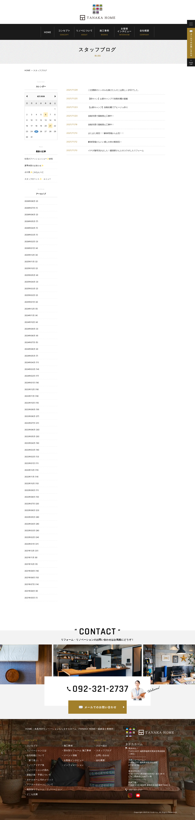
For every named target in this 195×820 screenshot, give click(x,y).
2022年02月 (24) (32, 537)
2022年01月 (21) (32, 544)
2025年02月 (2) (31, 295)
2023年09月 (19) (32, 409)
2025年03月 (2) (31, 288)
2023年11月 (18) (32, 396)
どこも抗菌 (32, 794)
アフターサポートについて (40, 784)
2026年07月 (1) (31, 208)
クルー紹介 (101, 745)
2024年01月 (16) (32, 382)
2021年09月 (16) (32, 571)
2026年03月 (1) (31, 235)
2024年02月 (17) (32, 376)
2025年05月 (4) (31, 275)
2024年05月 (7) (31, 356)
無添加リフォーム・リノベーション (44, 789)
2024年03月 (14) (32, 369)
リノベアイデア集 (35, 765)
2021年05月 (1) (31, 598)
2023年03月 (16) (32, 450)
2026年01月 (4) (31, 248)
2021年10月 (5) (31, 564)
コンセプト (32, 745)
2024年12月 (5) (31, 309)
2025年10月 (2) (31, 268)
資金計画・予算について (39, 774)
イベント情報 (70, 755)
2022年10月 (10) (32, 483)
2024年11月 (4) (31, 315)
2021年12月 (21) (31, 551)
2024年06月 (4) (31, 349)
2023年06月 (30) (32, 429)
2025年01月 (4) (31, 302)
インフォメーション (74, 765)
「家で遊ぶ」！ (34, 760)
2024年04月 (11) (32, 362)
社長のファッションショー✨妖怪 (39, 159)
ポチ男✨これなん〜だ (34, 172)
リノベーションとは (37, 750)
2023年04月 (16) (32, 443)
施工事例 (68, 745)
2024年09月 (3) (31, 329)
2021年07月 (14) (32, 584)
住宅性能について (35, 755)
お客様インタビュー (74, 760)
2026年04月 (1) (31, 228)
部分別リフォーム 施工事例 (77, 750)
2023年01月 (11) (32, 463)
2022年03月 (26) (32, 530)
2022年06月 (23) (32, 510)
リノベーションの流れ (38, 770)
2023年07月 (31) (32, 423)
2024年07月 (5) (31, 342)
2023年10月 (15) (32, 403)
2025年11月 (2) (31, 261)
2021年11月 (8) (31, 557)
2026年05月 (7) (31, 221)
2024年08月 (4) (31, 335)
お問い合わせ (102, 755)
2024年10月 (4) (31, 322)
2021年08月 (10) (32, 577)
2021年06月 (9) (31, 591)
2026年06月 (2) (31, 214)
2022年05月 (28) (32, 517)
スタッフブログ (104, 750)
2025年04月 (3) (31, 282)
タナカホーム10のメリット (40, 779)
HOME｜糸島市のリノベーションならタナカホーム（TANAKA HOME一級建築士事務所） (70, 729)
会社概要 (100, 760)
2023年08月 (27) (32, 416)
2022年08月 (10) (32, 497)
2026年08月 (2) (31, 201)
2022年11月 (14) (31, 476)
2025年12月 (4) (31, 255)
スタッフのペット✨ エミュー (38, 179)
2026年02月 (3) (31, 241)
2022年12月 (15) (32, 470)
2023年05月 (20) (32, 436)
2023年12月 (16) (32, 389)
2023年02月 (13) (32, 456)
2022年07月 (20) (32, 503)
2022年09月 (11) (32, 490)
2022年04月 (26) (32, 524)
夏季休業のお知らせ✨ (34, 165)
